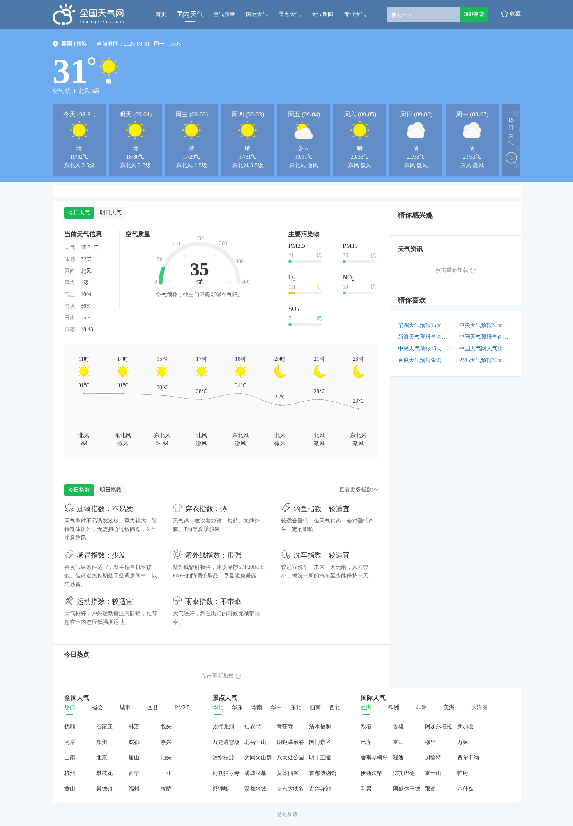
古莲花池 (320, 789)
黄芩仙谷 (288, 773)
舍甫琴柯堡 (374, 758)
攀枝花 (104, 773)
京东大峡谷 (290, 789)
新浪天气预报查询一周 (425, 337)
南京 (69, 742)
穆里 (430, 742)
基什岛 (465, 789)
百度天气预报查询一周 (425, 360)
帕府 (462, 773)
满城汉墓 (255, 773)
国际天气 (257, 14)
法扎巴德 (404, 773)
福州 (134, 789)
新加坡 (465, 726)
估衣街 (252, 726)
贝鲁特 (433, 758)
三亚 (166, 773)
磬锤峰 (220, 789)
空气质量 (224, 14)
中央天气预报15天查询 (425, 348)
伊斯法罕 (371, 773)
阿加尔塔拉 (438, 726)
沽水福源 (320, 726)
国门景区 (320, 742)
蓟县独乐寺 (226, 773)
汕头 (166, 758)
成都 (134, 742)
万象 (462, 742)
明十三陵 (320, 758)
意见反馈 (287, 814)
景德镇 (104, 789)
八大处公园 (290, 758)
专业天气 (355, 14)
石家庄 (104, 726)
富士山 (433, 773)
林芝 (134, 726)
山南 (69, 758)
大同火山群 (258, 758)
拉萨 (166, 789)
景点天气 (290, 14)
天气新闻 (322, 14)
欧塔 (366, 726)
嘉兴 (166, 742)
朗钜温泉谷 (290, 742)
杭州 (69, 773)
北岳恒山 (255, 742)
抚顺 (69, 726)
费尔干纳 (468, 758)
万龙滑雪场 (226, 742)
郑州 (101, 742)
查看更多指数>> (358, 489)
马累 (366, 789)
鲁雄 (398, 726)
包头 (166, 726)
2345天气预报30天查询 (486, 360)
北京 (101, 758)
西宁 (134, 773)
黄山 (69, 789)
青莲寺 (285, 726)
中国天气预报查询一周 (486, 337)
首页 (161, 14)
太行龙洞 (223, 726)
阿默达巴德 (406, 789)
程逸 (398, 758)
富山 (398, 742)
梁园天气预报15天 (420, 325)
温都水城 (255, 789)
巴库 (366, 742)
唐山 (134, 758)
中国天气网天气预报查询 (489, 348)
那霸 (430, 789)
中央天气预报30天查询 (486, 325)
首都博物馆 (322, 773)
